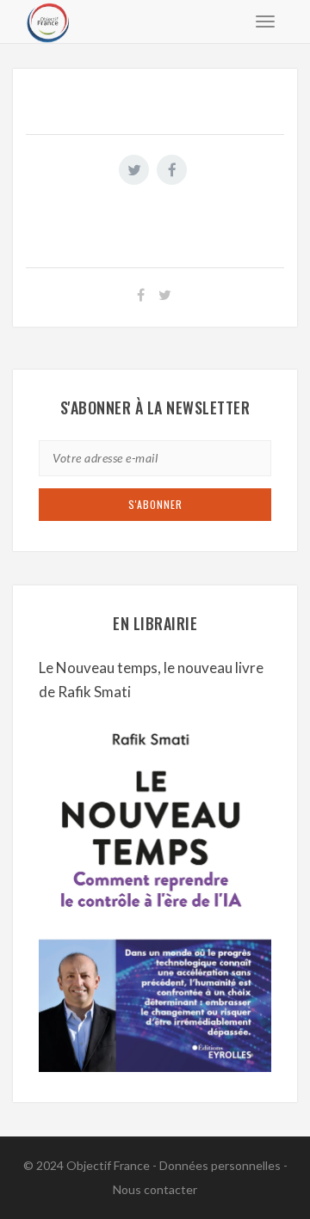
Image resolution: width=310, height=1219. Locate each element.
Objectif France (108, 1165)
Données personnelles (220, 1165)
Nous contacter (155, 1189)
